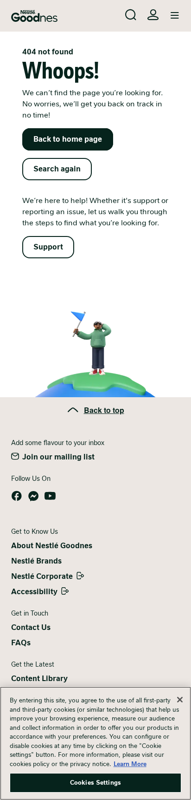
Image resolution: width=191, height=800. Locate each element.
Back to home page (67, 139)
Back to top (104, 410)
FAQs (21, 643)
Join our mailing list (58, 457)
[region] (95, 743)
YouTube (50, 496)
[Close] (180, 699)
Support (48, 247)
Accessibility (34, 592)
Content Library (39, 678)
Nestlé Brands (36, 561)
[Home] (34, 16)
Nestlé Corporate (42, 576)
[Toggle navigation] (175, 15)
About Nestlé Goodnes (51, 546)
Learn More (130, 764)
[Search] (130, 14)
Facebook (16, 496)
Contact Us (31, 627)
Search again (57, 169)
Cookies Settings (95, 783)
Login (153, 14)
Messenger (33, 496)
